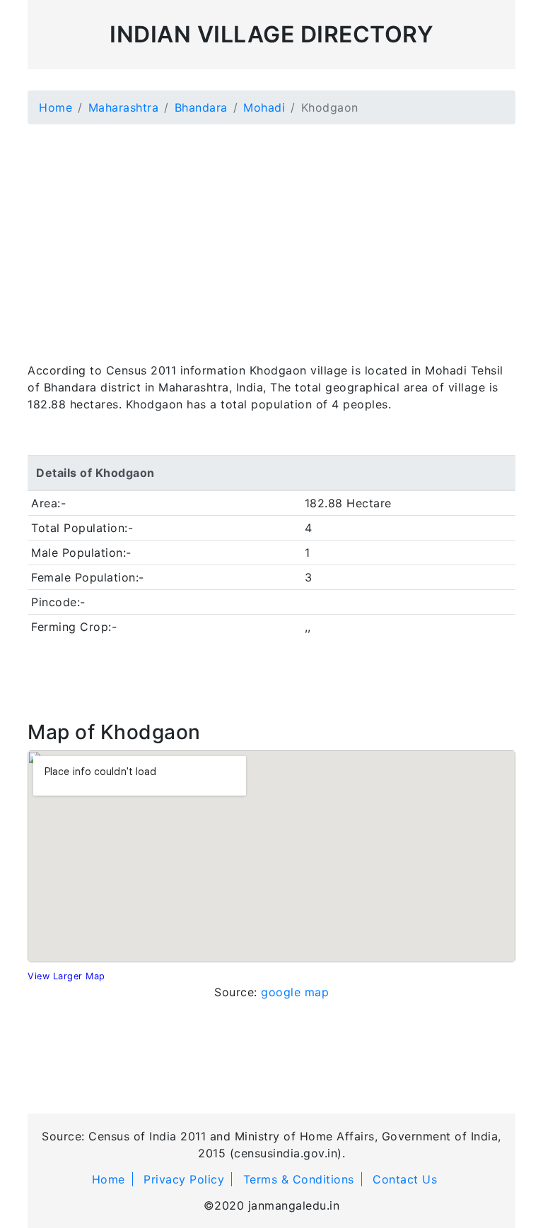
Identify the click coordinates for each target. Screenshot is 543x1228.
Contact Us (405, 1179)
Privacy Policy (184, 1179)
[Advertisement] (271, 234)
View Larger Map (66, 976)
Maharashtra (123, 107)
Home (55, 107)
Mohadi (264, 107)
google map (295, 992)
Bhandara (201, 107)
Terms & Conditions (298, 1179)
